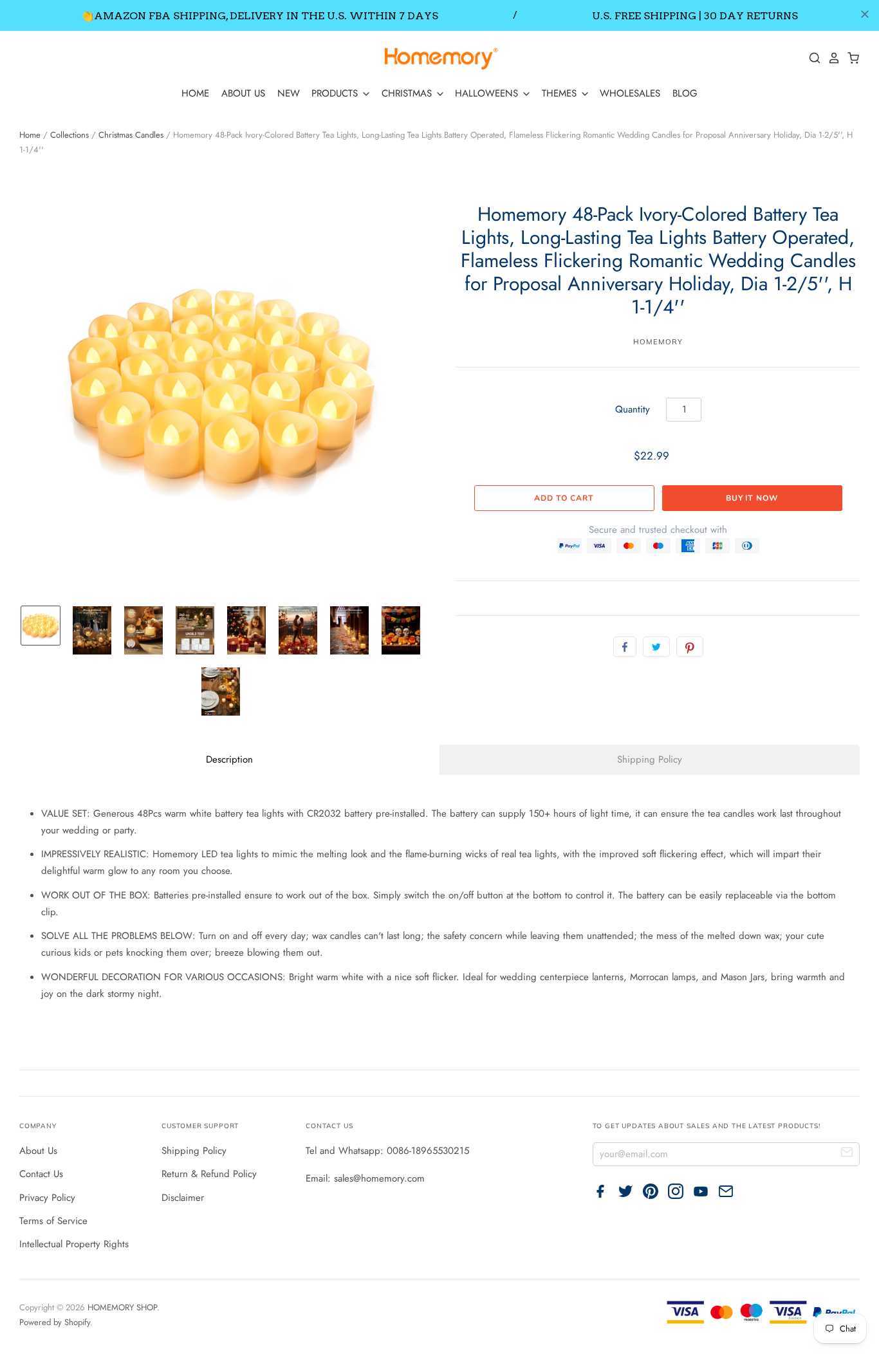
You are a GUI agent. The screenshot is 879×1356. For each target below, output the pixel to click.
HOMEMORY (657, 341)
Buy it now (752, 498)
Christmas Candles (130, 135)
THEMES (561, 93)
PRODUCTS (336, 93)
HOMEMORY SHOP (122, 1307)
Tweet (656, 646)
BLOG (685, 93)
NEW (288, 93)
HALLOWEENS (488, 93)
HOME (195, 93)
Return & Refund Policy (209, 1174)
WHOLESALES (630, 93)
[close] (864, 14)
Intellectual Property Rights (74, 1244)
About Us (38, 1151)
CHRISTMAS (408, 93)
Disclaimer (183, 1198)
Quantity (632, 409)
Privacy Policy (47, 1198)
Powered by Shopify (54, 1322)
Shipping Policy (194, 1151)
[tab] (229, 760)
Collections (69, 135)
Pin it (689, 646)
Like (624, 646)
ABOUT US (243, 93)
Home (30, 135)
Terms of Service (53, 1221)
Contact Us (41, 1174)
